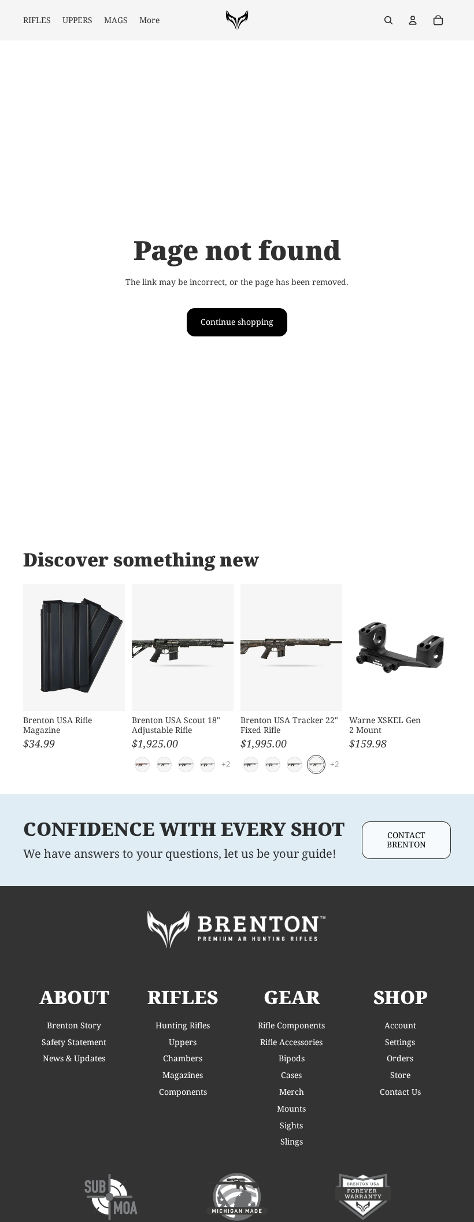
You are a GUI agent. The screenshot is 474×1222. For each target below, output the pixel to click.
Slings (291, 1141)
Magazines (182, 1074)
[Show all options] (225, 764)
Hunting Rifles (182, 1025)
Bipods (292, 1058)
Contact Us (400, 1091)
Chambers (182, 1058)
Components (183, 1091)
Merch (291, 1091)
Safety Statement (74, 1041)
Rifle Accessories (291, 1041)
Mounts (291, 1108)
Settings (400, 1041)
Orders (400, 1058)
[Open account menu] (412, 20)
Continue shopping (237, 321)
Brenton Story (74, 1025)
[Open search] (388, 20)
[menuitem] (149, 20)
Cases (291, 1074)
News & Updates (74, 1058)
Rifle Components (291, 1025)
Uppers (183, 1041)
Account (400, 1025)
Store (400, 1074)
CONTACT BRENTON (406, 840)
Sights (291, 1125)
